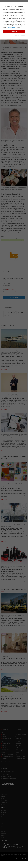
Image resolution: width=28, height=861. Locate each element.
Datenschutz (22, 35)
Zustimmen (14, 31)
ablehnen (17, 25)
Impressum (17, 35)
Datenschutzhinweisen (13, 24)
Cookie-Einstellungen (11, 27)
